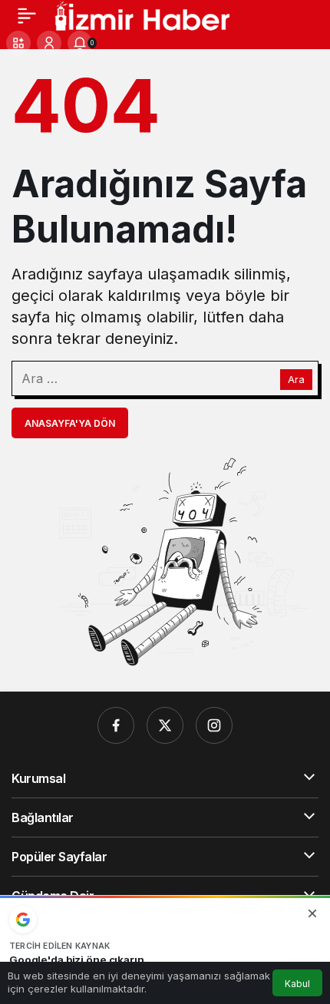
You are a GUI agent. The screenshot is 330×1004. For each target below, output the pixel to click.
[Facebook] (115, 725)
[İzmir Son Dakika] (141, 13)
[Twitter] (165, 725)
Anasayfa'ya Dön (70, 423)
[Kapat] (312, 913)
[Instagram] (214, 725)
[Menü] (27, 15)
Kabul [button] (297, 983)
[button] (18, 43)
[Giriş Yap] (49, 43)
